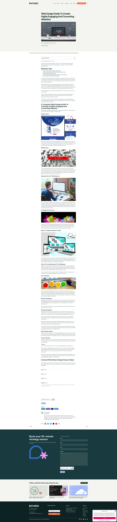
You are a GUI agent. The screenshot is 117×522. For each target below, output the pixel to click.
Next (87, 426)
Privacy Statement (107, 520)
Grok (52, 408)
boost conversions (56, 64)
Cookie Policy (85, 511)
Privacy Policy (85, 510)
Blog (83, 509)
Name (43, 369)
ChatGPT (43, 408)
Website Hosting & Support (71, 510)
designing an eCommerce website (53, 85)
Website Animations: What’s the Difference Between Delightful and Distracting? (37, 497)
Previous (30, 426)
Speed (42, 265)
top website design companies (46, 356)
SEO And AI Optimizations (70, 511)
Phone (44, 378)
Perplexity (48, 408)
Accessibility (85, 508)
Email (61, 442)
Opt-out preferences (101, 520)
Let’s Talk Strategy (81, 3)
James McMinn (46, 43)
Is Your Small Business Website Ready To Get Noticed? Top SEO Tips (55, 74)
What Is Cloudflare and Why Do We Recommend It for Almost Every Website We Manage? (78, 497)
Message (44, 382)
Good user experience (64, 314)
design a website (54, 110)
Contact (84, 514)
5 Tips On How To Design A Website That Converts (52, 70)
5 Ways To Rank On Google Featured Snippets (51, 75)
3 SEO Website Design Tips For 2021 (49, 73)
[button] (115, 511)
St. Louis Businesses (44, 45)
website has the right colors (55, 224)
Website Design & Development (71, 508)
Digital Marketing (69, 509)
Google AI (56, 408)
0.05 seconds (56, 84)
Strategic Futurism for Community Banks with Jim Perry (56, 497)
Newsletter (85, 515)
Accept (104, 518)
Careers (84, 513)
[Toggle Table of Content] (74, 58)
